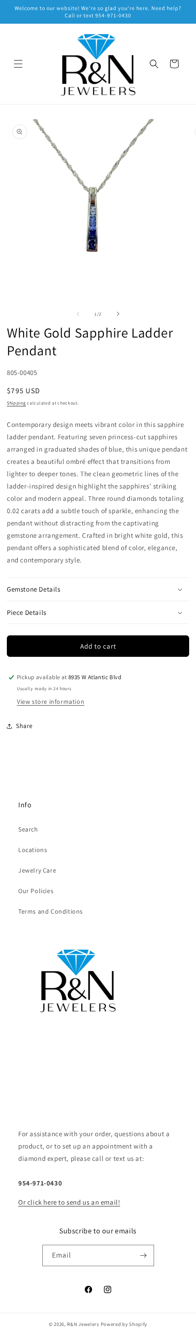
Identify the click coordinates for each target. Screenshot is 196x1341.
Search (28, 829)
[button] (18, 64)
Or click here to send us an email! (69, 1202)
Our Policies (35, 891)
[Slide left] (78, 314)
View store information (50, 701)
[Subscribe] (144, 1255)
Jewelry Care (37, 870)
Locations (32, 850)
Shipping (16, 403)
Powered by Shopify (124, 1324)
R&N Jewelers (83, 1324)
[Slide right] (118, 314)
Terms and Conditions (50, 911)
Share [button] (24, 726)
